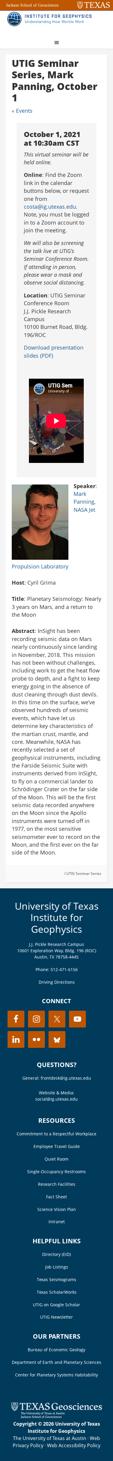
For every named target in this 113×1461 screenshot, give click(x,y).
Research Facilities (56, 1184)
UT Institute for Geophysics (51, 23)
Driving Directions (57, 982)
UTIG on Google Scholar (56, 1304)
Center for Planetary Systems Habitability (56, 1375)
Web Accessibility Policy (73, 1445)
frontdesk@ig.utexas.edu (66, 1078)
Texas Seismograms (56, 1279)
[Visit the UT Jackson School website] (56, 1416)
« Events (22, 110)
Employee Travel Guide (56, 1146)
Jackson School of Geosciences (32, 5)
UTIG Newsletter (56, 1317)
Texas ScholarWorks (57, 1292)
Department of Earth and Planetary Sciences (56, 1362)
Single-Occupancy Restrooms (56, 1171)
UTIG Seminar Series (83, 873)
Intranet (57, 1221)
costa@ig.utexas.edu (50, 206)
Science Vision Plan (56, 1209)
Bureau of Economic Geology (56, 1349)
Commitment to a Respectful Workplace (56, 1134)
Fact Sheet (56, 1197)
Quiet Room (56, 1159)
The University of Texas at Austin (49, 1438)
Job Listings (56, 1267)
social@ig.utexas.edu (56, 1099)
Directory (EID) (56, 1254)
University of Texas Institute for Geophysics (57, 917)
